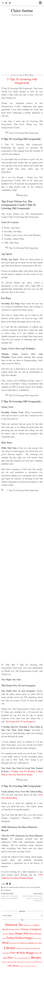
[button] (41, 3)
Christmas (24, 929)
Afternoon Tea (14, 924)
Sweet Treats (20, 962)
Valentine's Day (23, 966)
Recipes (36, 957)
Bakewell (31, 925)
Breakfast (6, 929)
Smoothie (14, 962)
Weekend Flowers (31, 966)
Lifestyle (22, 887)
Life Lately (38, 943)
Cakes (17, 929)
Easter (4, 938)
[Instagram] (2, 3)
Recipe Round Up (25, 958)
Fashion (11, 938)
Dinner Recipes (35, 933)
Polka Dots (16, 958)
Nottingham (7, 890)
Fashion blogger (13, 887)
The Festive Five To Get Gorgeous (20, 721)
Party (10, 957)
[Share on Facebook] (7, 884)
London (19, 948)
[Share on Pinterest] (10, 884)
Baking (36, 925)
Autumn (25, 925)
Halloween (24, 943)
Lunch (24, 948)
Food (5, 942)
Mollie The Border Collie (33, 948)
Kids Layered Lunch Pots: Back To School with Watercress (33, 897)
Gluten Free (16, 943)
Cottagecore (35, 929)
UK (41, 962)
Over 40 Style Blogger (33, 887)
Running (4, 962)
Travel (37, 961)
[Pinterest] (6, 3)
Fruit (10, 943)
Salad (8, 962)
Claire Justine (22, 10)
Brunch (13, 929)
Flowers (39, 938)
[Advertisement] (22, 44)
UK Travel (13, 965)
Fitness (35, 938)
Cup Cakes (5, 934)
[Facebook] (9, 3)
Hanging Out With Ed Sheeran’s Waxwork (9, 896)
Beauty (22, 75)
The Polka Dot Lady (29, 962)
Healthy (31, 943)
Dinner (12, 933)
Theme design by (22, 979)
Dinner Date (22, 933)
